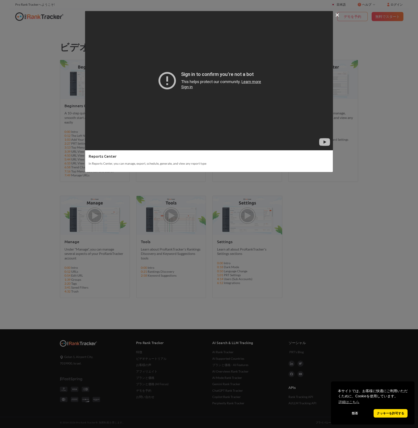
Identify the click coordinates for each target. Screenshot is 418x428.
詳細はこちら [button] (349, 402)
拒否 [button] (355, 413)
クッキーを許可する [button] (390, 413)
